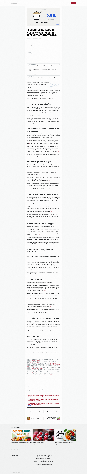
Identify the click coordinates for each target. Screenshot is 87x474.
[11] (49, 180)
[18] (35, 327)
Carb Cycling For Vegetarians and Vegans (64, 442)
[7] (58, 151)
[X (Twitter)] (39, 411)
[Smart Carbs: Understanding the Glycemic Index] (21, 435)
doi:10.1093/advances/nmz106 (55, 364)
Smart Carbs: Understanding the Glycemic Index (21, 442)
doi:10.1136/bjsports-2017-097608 (46, 374)
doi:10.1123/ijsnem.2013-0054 (48, 376)
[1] (37, 93)
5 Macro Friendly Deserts (38, 442)
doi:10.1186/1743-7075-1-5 (31, 366)
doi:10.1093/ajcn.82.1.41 (33, 372)
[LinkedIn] (56, 411)
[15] (51, 211)
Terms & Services (59, 455)
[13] (45, 290)
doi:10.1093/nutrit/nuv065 (51, 363)
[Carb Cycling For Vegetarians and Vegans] (65, 435)
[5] (52, 137)
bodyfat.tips (14, 3)
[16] (49, 264)
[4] (40, 93)
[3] (39, 93)
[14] (27, 298)
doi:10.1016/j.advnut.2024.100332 (37, 368)
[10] (49, 172)
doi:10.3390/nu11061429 (30, 388)
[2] (38, 93)
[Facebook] (31, 411)
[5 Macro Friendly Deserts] (43, 435)
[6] (29, 143)
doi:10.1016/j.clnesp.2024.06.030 (37, 360)
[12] (39, 234)
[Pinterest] (48, 411)
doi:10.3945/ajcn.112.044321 (34, 362)
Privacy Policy (66, 455)
